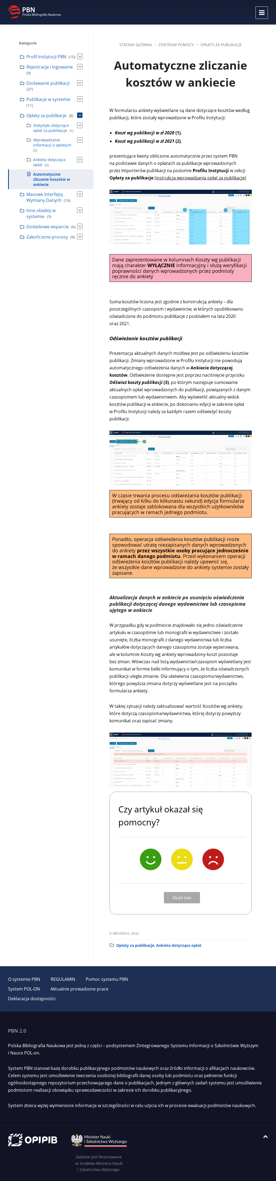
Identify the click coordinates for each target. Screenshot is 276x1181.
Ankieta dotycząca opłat (178, 945)
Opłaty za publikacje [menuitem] (46, 115)
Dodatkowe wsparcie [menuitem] (47, 227)
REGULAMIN (63, 979)
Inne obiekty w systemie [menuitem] (41, 213)
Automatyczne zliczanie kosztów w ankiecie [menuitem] (51, 179)
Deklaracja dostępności (32, 999)
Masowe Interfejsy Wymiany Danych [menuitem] (44, 197)
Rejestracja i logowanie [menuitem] (49, 67)
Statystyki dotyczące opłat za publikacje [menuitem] (51, 128)
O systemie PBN (24, 979)
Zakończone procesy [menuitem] (47, 237)
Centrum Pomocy (176, 44)
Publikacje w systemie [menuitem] (48, 99)
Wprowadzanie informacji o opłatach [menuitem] (52, 142)
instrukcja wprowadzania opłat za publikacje (200, 178)
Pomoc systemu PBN (107, 979)
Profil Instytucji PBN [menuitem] (46, 57)
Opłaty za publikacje (221, 44)
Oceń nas (181, 898)
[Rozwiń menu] (262, 12)
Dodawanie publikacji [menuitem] (48, 83)
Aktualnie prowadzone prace (79, 989)
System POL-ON (24, 989)
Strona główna (135, 44)
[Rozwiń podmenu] (79, 56)
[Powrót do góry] (265, 1136)
